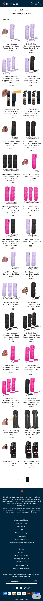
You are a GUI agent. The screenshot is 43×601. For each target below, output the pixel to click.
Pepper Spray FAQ (21, 565)
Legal (21, 529)
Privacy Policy (21, 536)
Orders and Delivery (22, 555)
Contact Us (21, 552)
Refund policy (21, 526)
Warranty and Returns (21, 558)
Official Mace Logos (21, 533)
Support (21, 549)
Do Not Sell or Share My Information (21, 542)
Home (16, 10)
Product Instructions (21, 562)
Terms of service (21, 523)
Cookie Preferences (21, 539)
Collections (24, 10)
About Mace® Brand (21, 520)
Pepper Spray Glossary (21, 568)
